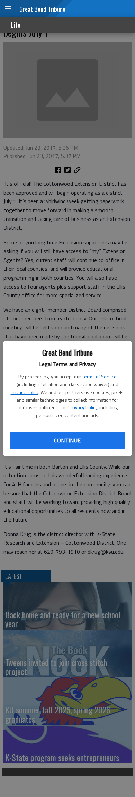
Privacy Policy (24, 392)
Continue (67, 440)
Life (15, 24)
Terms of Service (99, 376)
